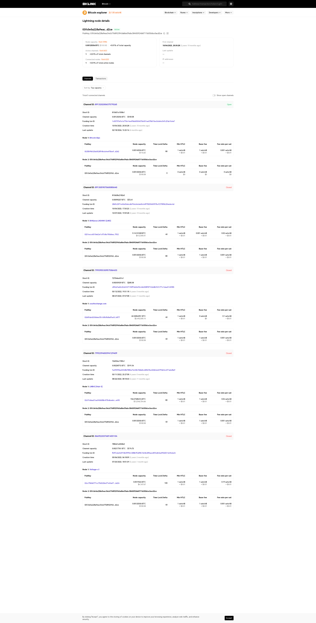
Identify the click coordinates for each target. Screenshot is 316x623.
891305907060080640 (106, 187)
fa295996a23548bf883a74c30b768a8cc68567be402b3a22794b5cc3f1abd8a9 (143, 370)
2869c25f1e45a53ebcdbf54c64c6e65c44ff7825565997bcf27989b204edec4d (143, 204)
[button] (189, 4)
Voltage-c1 (94, 469)
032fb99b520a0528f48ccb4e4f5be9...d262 (102, 152)
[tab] (87, 79)
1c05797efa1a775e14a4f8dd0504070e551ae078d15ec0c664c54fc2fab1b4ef (143, 121)
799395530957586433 (106, 270)
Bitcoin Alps (95, 138)
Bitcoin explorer (97, 12)
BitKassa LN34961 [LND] (100, 221)
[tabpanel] (158, 296)
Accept (229, 618)
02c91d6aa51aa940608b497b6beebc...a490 (102, 400)
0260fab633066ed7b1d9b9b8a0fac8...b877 (102, 317)
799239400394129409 (106, 353)
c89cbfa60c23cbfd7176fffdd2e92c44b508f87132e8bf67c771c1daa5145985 (143, 287)
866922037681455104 (106, 436)
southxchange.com (98, 304)
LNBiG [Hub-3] (96, 387)
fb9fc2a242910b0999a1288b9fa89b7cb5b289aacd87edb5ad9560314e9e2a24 (144, 453)
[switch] (214, 95)
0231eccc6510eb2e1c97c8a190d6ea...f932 (102, 234)
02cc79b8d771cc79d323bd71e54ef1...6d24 (102, 483)
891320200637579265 (106, 104)
